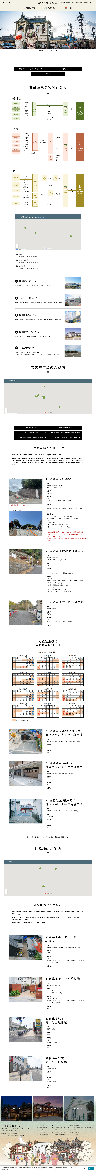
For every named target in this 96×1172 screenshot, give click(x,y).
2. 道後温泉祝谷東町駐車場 (65, 427)
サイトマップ (90, 1129)
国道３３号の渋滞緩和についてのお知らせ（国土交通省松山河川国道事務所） (48, 837)
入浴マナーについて (43, 1132)
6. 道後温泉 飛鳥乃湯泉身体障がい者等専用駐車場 (65, 437)
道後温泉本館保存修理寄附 (75, 1125)
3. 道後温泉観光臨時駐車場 (31, 432)
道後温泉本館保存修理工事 (44, 1134)
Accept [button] (91, 1168)
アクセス (73, 2)
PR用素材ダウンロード (74, 1132)
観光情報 (68, 2)
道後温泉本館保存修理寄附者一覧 (76, 1127)
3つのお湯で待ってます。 (44, 1129)
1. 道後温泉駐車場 (31, 427)
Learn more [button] (5, 1169)
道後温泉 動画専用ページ (75, 1134)
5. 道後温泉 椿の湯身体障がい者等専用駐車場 (31, 437)
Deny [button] (85, 1168)
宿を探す (62, 2)
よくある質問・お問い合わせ (82, 2)
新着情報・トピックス (43, 1127)
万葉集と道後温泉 (73, 1129)
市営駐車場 (65, 69)
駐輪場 (48, 73)
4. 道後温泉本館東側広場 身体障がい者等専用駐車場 (65, 432)
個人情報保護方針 (90, 1127)
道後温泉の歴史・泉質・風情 (59, 1132)
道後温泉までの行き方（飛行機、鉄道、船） (31, 69)
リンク (88, 1125)
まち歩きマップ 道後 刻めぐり (60, 1134)
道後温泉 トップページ (45, 50)
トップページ (41, 1125)
